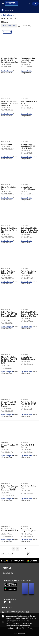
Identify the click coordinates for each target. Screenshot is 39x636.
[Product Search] (25, 3)
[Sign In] (29, 3)
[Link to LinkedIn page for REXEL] (6, 602)
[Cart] (35, 4)
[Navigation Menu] (2, 3)
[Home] (12, 3)
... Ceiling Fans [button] (6, 15)
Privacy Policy (27, 628)
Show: (28, 552)
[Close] (11, 32)
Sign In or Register (7, 71)
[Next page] (26, 549)
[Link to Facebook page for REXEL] (11, 602)
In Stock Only (26, 26)
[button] (15, 18)
